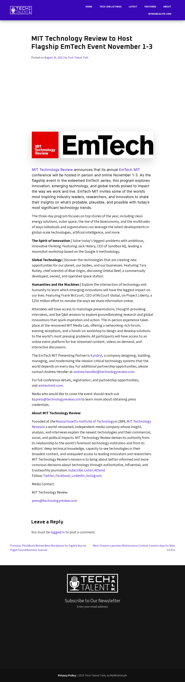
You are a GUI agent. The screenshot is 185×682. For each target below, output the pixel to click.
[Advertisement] (92, 87)
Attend (99, 470)
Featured (150, 6)
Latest (133, 6)
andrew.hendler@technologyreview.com (103, 371)
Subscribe (75, 470)
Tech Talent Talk (78, 57)
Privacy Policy (67, 675)
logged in (58, 532)
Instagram (94, 475)
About (167, 6)
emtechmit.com (50, 385)
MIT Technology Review (52, 169)
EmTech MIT (129, 169)
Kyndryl (96, 355)
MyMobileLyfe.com (159, 13)
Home (88, 6)
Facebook (62, 475)
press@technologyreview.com (58, 399)
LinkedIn (78, 475)
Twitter (48, 475)
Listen (88, 470)
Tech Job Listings (110, 6)
